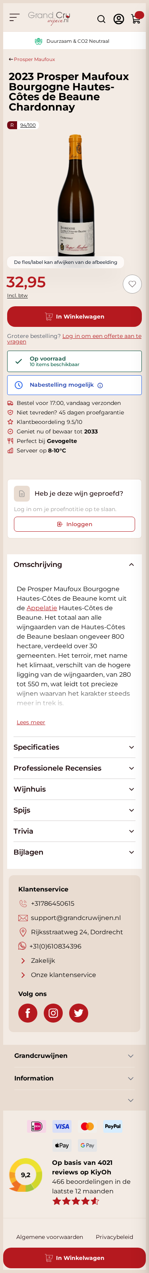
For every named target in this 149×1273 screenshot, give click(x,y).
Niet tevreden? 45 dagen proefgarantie (70, 412)
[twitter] (78, 1013)
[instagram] (53, 1013)
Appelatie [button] (42, 608)
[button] (42, 608)
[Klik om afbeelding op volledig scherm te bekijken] (74, 198)
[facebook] (27, 1013)
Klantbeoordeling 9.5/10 (49, 422)
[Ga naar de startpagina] (49, 19)
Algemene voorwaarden (49, 1237)
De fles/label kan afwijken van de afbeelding (65, 262)
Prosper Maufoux (34, 59)
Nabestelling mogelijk (62, 385)
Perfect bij (47, 441)
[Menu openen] (14, 17)
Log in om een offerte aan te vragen (74, 338)
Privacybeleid (114, 1237)
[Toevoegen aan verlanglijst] (132, 284)
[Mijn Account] (119, 19)
